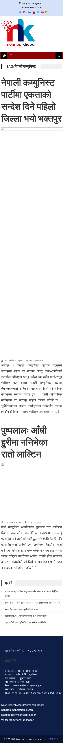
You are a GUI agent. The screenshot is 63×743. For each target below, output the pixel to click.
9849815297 (53, 739)
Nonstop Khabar (36, 360)
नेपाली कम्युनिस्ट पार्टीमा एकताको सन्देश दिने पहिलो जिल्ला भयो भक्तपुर (31, 100)
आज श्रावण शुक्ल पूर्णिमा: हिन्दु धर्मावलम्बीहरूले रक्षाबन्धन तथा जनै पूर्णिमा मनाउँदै (31, 594)
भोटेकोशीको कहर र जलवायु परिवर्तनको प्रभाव (21, 609)
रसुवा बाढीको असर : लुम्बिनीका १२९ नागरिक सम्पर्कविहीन (25, 622)
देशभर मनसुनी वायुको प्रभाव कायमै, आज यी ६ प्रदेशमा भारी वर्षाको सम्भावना (32, 602)
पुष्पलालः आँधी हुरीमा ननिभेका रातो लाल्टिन (24, 442)
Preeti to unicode (31, 7)
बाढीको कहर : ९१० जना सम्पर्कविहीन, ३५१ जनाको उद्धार (25, 615)
